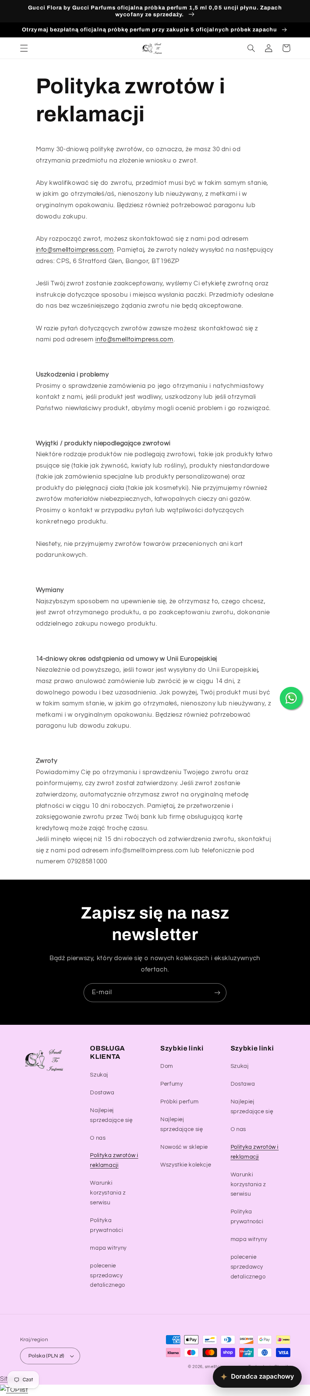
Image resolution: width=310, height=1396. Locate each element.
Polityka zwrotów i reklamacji (114, 1160)
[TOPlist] (14, 1390)
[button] (24, 48)
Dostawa (102, 1092)
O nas (97, 1138)
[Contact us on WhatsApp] (291, 698)
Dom (166, 1066)
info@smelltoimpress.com (75, 249)
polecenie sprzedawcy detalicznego (107, 1275)
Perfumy (171, 1084)
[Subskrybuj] (217, 992)
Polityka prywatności (106, 1225)
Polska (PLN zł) (46, 1356)
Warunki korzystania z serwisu (108, 1192)
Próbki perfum (179, 1102)
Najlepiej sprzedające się (111, 1115)
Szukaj (99, 1075)
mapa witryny (108, 1248)
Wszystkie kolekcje (185, 1165)
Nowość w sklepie (184, 1147)
